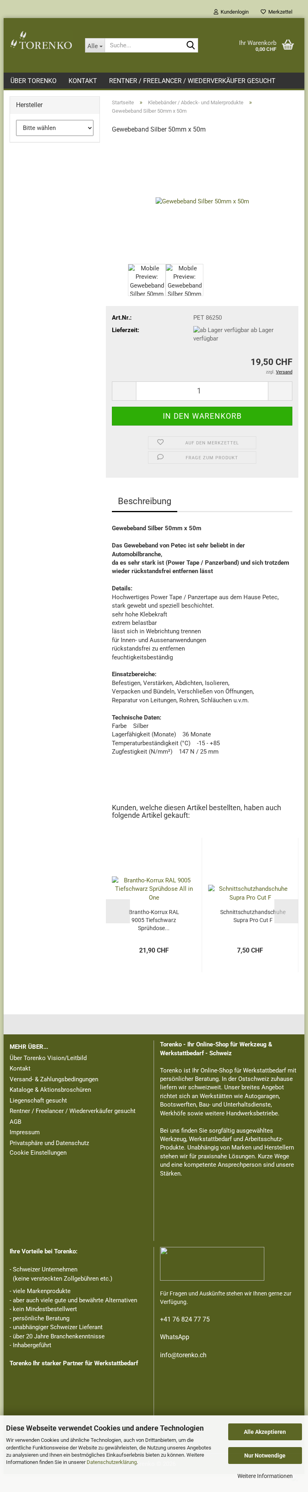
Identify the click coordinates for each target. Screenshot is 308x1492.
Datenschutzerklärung (112, 1462)
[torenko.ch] (41, 40)
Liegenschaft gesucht (38, 1100)
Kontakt (83, 81)
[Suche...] (190, 46)
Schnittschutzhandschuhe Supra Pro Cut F (253, 916)
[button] (124, 391)
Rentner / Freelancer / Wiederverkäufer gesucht (192, 81)
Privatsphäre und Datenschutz (49, 1143)
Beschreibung (144, 501)
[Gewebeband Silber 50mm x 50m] (202, 201)
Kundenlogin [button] (233, 12)
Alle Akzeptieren (265, 1432)
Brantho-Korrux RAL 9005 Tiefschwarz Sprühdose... (154, 920)
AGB (15, 1121)
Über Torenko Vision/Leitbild (48, 1058)
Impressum (25, 1132)
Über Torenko (33, 81)
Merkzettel (279, 12)
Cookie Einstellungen (38, 1152)
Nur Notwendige (265, 1455)
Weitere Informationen (265, 1476)
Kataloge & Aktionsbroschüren (50, 1089)
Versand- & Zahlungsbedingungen (54, 1079)
